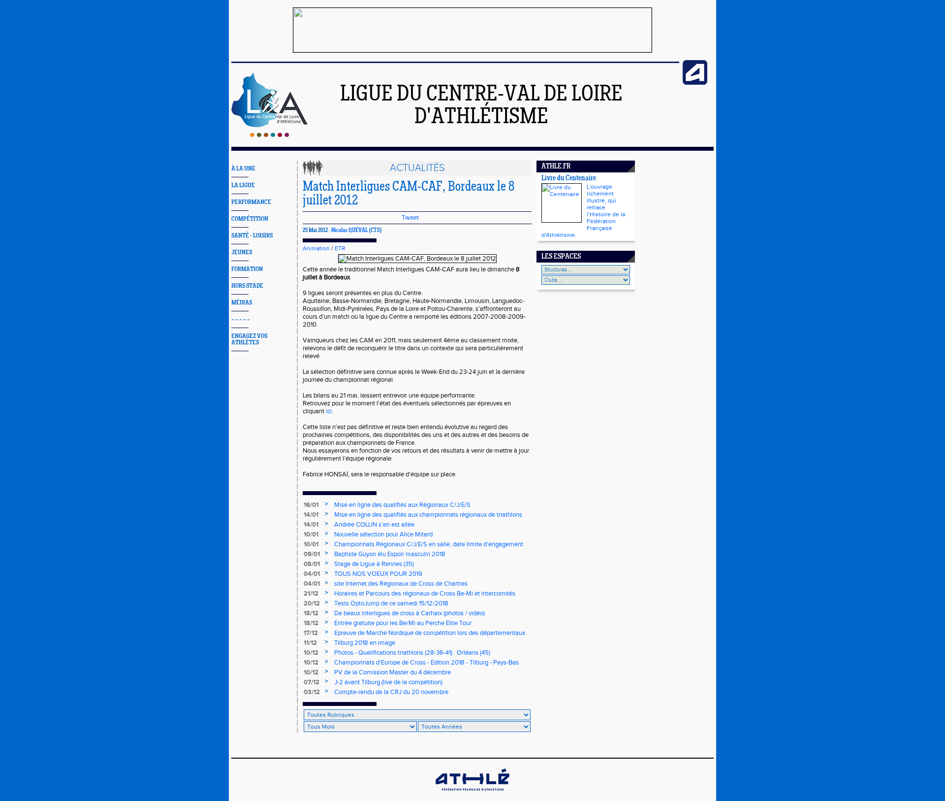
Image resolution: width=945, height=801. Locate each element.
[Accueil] (269, 135)
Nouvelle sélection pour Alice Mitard (383, 534)
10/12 (311, 653)
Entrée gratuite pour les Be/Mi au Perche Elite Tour (403, 623)
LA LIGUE (243, 185)
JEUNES (241, 252)
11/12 (310, 643)
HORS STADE (247, 286)
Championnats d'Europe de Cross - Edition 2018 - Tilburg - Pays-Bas (426, 663)
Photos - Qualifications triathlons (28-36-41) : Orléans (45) (412, 653)
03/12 (312, 692)
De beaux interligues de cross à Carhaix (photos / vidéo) (409, 613)
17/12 (311, 633)
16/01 (311, 505)
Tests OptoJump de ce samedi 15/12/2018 (391, 603)
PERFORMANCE (251, 202)
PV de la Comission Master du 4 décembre (392, 672)
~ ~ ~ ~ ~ (240, 319)
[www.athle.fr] (695, 83)
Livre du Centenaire (568, 178)
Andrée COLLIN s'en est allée (374, 525)
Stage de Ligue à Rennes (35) (374, 564)
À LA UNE (243, 169)
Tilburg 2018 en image (364, 643)
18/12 (311, 613)
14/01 (311, 515)
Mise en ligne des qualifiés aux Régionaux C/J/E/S (402, 505)
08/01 (312, 564)
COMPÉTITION (249, 219)
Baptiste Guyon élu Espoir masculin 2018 (389, 554)
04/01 (312, 574)
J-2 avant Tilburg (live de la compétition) (388, 682)
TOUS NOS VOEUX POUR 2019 (378, 574)
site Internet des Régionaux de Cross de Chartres (401, 584)
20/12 (312, 603)
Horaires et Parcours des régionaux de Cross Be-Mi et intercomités (424, 594)
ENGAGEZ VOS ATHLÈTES (249, 339)
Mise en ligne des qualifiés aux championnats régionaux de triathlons (428, 515)
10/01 (311, 534)
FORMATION (247, 269)
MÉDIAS (241, 303)
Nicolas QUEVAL (349, 231)
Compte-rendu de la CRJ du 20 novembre (391, 692)
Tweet (410, 218)
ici (329, 411)
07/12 (311, 682)
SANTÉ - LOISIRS (252, 236)
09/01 (312, 554)
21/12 (311, 594)
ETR (340, 248)
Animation (316, 248)
